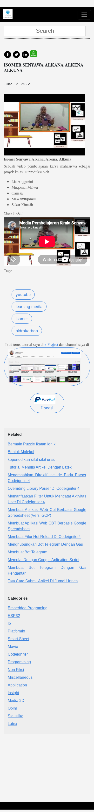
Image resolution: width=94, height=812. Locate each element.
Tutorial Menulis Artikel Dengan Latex (40, 467)
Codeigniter (18, 654)
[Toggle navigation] (84, 15)
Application (17, 685)
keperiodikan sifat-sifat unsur (32, 459)
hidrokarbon (27, 330)
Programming (19, 662)
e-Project (51, 344)
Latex (12, 724)
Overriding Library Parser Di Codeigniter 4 (44, 488)
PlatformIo (16, 631)
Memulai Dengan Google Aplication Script (43, 560)
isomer (22, 318)
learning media (29, 306)
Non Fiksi (16, 670)
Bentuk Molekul (21, 452)
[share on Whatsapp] (36, 54)
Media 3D (16, 700)
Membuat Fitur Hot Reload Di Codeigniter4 (44, 537)
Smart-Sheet (18, 639)
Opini (12, 708)
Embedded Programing (27, 608)
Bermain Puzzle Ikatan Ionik (31, 444)
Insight (13, 693)
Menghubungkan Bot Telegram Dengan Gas (45, 544)
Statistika (15, 716)
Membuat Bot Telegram (27, 552)
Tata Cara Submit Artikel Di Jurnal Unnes (43, 581)
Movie (13, 646)
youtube (23, 294)
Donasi (47, 407)
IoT (10, 623)
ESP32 (14, 616)
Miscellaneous (20, 677)
